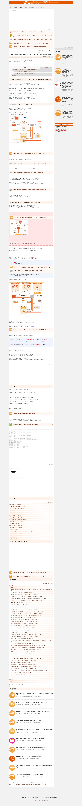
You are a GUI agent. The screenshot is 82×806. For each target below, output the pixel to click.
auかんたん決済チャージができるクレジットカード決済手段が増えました (25, 654)
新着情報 (15, 7)
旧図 (26, 275)
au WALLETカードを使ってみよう (16, 515)
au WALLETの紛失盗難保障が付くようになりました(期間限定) (23, 625)
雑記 (11, 681)
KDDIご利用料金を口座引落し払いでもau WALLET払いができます (23, 606)
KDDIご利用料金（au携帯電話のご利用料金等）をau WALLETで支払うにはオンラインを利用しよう (30, 645)
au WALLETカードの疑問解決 (16, 504)
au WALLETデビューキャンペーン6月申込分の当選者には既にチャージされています (27, 649)
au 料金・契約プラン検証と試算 (16, 525)
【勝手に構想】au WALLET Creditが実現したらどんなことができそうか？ (25, 632)
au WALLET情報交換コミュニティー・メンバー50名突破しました (23, 668)
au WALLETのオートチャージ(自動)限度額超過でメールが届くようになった (25, 627)
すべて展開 (45, 502)
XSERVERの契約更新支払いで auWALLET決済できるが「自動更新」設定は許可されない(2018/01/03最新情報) (31, 590)
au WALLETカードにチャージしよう (17, 517)
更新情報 (37, 7)
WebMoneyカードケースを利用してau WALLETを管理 (20, 511)
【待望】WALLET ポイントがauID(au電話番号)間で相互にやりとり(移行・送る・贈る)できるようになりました (31, 641)
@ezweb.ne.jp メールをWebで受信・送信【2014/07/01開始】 (22, 531)
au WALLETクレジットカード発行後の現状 (22, 71)
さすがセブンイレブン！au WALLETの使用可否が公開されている (23, 660)
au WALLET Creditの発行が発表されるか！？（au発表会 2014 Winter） (24, 623)
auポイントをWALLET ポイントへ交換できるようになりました (31, 702)
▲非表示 (46, 67)
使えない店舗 (31, 7)
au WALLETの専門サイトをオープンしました (19, 677)
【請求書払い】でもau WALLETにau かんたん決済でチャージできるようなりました (27, 611)
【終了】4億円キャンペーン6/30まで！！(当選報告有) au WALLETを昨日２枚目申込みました (29, 670)
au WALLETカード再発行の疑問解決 (17, 508)
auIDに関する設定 (13, 529)
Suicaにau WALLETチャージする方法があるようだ (21, 656)
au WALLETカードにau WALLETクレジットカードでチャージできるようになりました (27, 607)
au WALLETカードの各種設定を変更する (18, 519)
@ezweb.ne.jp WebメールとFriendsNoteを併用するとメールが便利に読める (25, 666)
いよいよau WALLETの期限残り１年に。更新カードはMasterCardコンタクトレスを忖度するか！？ (67, 85)
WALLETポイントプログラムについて (17, 521)
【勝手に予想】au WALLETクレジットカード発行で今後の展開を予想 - (41, 797)
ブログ (11, 536)
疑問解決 (20, 7)
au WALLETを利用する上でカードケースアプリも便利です (22, 674)
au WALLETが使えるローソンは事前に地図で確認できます (22, 592)
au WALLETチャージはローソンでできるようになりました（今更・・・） (25, 594)
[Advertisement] (31, 20)
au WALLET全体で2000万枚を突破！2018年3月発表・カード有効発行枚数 (67, 99)
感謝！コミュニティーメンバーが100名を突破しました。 (22, 630)
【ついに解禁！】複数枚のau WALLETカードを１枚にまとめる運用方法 (25, 636)
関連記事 (42, 7)
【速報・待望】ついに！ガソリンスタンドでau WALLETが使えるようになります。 (27, 596)
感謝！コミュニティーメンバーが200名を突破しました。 (22, 604)
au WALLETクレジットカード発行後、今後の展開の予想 (24, 73)
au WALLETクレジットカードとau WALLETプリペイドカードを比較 (24, 619)
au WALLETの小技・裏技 (15, 523)
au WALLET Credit (17, 468)
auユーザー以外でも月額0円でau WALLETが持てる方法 (21, 662)
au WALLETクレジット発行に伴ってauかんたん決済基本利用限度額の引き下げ (26, 615)
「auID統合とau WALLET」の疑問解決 (17, 506)
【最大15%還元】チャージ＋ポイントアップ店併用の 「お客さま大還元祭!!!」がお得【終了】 (29, 598)
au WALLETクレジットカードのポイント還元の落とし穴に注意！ (23, 617)
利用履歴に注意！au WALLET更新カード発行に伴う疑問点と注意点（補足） (67, 57)
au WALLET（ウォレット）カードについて (18, 513)
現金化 (11, 679)
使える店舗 (25, 7)
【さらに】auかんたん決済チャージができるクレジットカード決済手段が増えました (27, 613)
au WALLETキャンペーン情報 (16, 527)
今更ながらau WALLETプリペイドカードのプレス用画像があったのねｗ (67, 113)
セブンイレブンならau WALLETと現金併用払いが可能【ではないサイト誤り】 (26, 658)
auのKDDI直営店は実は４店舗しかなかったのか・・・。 (22, 602)
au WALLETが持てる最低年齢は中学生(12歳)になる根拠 (22, 653)
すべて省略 (50, 502)
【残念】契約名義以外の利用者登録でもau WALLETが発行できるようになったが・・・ (27, 634)
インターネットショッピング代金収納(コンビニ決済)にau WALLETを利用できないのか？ (28, 647)
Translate (45, 51)
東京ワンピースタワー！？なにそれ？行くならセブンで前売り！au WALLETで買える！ (27, 600)
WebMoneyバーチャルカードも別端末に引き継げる (21, 672)
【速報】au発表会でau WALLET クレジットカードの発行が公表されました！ (26, 621)
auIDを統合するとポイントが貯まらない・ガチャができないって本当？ (24, 664)
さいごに (14, 75)
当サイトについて (13, 538)
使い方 (11, 585)
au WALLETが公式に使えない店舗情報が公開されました (22, 643)
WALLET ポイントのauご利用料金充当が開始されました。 (22, 638)
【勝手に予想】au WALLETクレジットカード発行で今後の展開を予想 (25, 69)
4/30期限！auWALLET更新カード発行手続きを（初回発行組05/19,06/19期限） (67, 71)
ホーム (11, 7)
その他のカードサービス (15, 534)
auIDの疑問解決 (13, 510)
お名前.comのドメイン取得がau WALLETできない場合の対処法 (23, 651)
